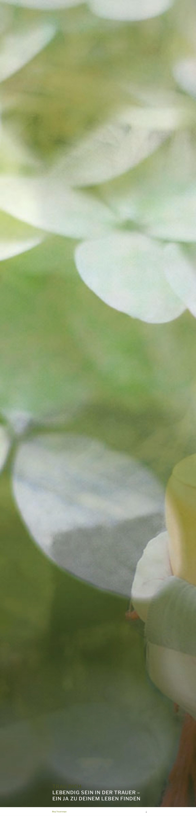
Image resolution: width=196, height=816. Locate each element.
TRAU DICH (67, 786)
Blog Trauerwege (59, 811)
